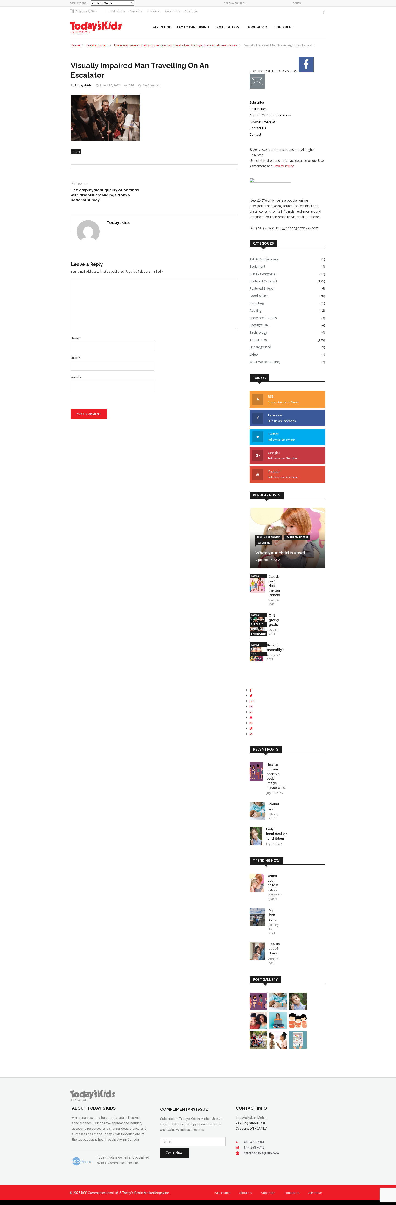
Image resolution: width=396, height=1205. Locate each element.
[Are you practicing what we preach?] (278, 1047)
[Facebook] (323, 12)
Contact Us (172, 11)
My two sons (272, 914)
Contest (255, 134)
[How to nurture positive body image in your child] (256, 772)
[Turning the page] (298, 1028)
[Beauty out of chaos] (257, 952)
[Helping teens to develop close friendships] (258, 1028)
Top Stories (258, 340)
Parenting (161, 27)
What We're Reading (265, 361)
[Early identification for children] (256, 837)
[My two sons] (257, 918)
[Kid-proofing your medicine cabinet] (298, 1047)
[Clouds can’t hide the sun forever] (257, 584)
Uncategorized (96, 45)
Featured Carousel (263, 281)
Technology (258, 332)
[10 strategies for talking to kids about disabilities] (258, 1047)
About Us (135, 11)
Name (76, 338)
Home (75, 45)
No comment (151, 85)
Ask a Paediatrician (264, 259)
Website (76, 377)
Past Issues (117, 11)
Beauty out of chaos (274, 948)
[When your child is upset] (257, 884)
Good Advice (258, 27)
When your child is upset (280, 552)
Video (254, 354)
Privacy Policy (283, 166)
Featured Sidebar (262, 288)
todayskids (83, 85)
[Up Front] (278, 1028)
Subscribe (154, 11)
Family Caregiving (193, 27)
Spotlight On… (227, 27)
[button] (325, 27)
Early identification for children (276, 833)
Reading (255, 310)
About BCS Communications (271, 115)
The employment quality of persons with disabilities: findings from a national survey (175, 45)
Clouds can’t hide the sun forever (274, 586)
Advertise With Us (263, 121)
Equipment (284, 27)
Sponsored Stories (263, 318)
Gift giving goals (274, 620)
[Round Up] (257, 812)
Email (75, 358)
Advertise (191, 11)
